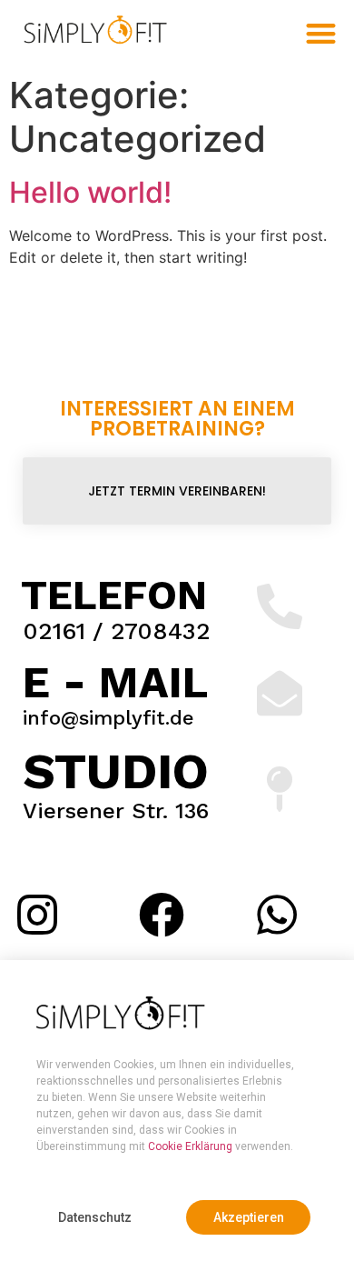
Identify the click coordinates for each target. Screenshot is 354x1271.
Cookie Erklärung (190, 1146)
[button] (95, 1217)
